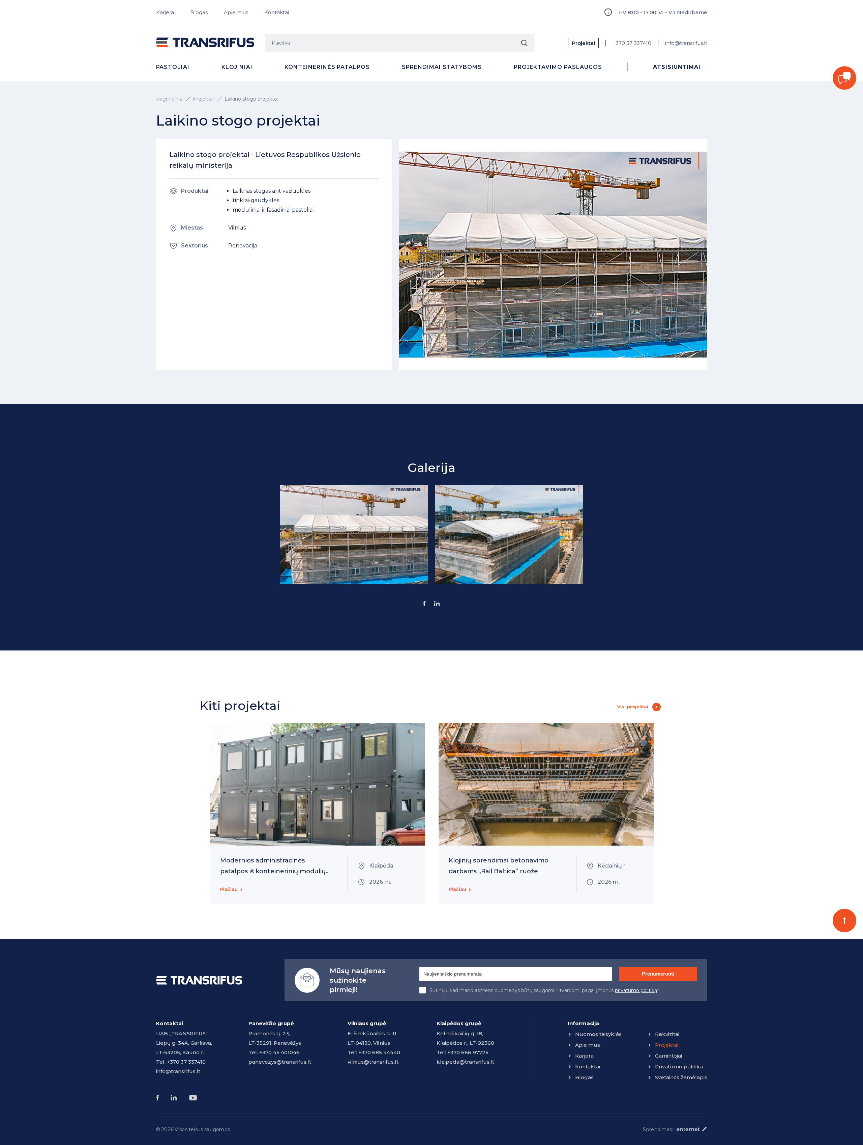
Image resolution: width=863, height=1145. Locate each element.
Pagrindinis (169, 99)
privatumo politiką (636, 990)
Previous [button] (176, 813)
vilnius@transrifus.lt (373, 1062)
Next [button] (687, 813)
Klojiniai (236, 67)
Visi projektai (632, 706)
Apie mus (236, 12)
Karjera (165, 12)
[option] (354, 534)
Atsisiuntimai (676, 67)
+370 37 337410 (632, 43)
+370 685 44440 (379, 1052)
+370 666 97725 (467, 1052)
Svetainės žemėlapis (681, 1077)
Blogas (199, 12)
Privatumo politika (679, 1066)
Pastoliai (173, 67)
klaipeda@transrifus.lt (465, 1062)
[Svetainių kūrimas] (692, 1129)
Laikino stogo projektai (251, 99)
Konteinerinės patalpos (327, 67)
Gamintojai (668, 1056)
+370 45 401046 (279, 1052)
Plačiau (229, 889)
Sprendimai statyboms (441, 67)
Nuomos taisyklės (598, 1034)
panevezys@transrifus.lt (279, 1062)
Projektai (583, 43)
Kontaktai (276, 12)
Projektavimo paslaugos (558, 67)
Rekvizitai (667, 1034)
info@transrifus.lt (686, 43)
